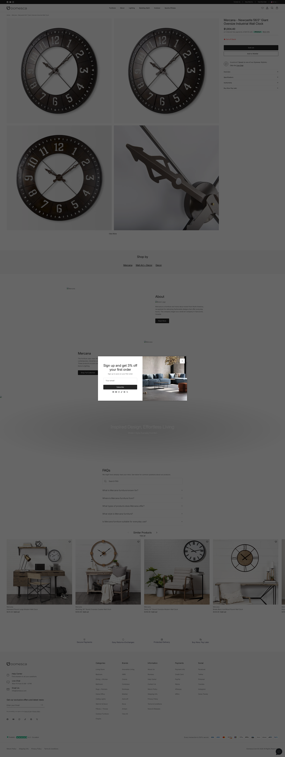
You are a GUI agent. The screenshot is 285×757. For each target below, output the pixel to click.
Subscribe (120, 387)
